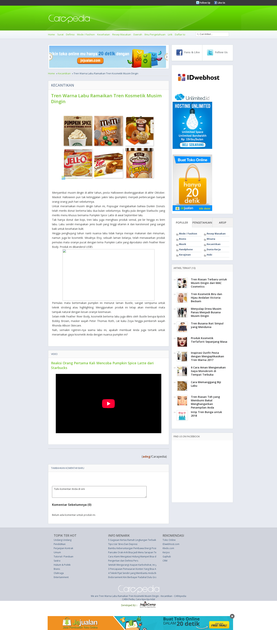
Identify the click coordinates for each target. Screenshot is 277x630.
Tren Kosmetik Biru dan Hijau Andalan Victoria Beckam (206, 297)
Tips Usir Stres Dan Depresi (122, 544)
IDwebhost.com (171, 544)
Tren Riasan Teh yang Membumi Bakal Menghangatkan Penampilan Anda (205, 402)
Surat (60, 34)
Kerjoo (166, 552)
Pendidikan (60, 544)
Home (51, 34)
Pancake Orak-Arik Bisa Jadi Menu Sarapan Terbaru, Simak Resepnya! (144, 552)
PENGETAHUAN (202, 222)
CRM (165, 560)
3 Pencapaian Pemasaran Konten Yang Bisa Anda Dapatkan (139, 569)
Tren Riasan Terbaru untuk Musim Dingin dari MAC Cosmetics (209, 283)
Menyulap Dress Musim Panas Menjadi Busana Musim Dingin (206, 312)
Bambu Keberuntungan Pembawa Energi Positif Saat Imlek (139, 548)
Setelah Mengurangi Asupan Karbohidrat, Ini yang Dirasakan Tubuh (143, 564)
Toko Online (169, 540)
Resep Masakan (121, 34)
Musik (182, 244)
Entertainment (61, 577)
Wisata (211, 238)
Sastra (57, 560)
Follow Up (204, 2)
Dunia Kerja (214, 249)
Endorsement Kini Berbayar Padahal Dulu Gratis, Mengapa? (139, 577)
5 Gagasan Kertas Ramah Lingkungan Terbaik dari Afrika (138, 540)
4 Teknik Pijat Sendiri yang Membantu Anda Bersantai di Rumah (141, 573)
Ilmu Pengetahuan (155, 34)
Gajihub (167, 556)
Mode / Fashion (86, 34)
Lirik (170, 34)
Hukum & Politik (62, 564)
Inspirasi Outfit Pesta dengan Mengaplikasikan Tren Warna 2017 (207, 356)
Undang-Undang (62, 540)
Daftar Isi (180, 34)
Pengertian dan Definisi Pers (123, 560)
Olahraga (59, 573)
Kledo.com (168, 548)
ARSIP (222, 222)
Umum (57, 552)
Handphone (186, 249)
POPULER (182, 222)
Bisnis (182, 238)
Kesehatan (103, 34)
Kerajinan (185, 254)
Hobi (209, 254)
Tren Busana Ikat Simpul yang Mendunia (207, 325)
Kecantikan (64, 73)
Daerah (137, 34)
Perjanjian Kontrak (63, 548)
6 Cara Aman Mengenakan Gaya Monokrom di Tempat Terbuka (208, 371)
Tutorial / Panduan (63, 556)
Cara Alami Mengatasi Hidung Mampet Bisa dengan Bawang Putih (143, 556)
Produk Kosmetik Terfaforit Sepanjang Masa (209, 339)
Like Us (221, 2)
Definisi (70, 34)
